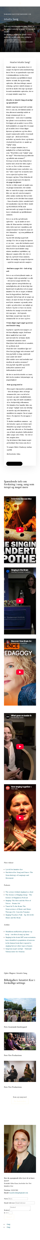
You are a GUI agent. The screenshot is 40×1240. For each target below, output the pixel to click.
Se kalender (14, 464)
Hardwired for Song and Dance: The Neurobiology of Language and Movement (19, 875)
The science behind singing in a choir (19, 892)
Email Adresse (9, 1203)
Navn (6, 1199)
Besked (6, 1210)
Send (9, 1216)
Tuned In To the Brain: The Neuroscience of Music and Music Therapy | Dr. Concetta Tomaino (18, 909)
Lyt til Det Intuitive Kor (14, 869)
